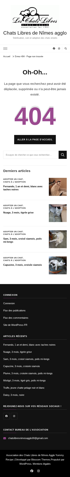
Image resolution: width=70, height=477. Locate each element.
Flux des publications (14, 310)
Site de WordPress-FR (15, 325)
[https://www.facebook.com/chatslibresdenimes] (6, 416)
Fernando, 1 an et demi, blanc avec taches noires (29, 344)
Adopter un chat (13, 179)
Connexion (9, 303)
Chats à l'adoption (14, 182)
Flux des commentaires (15, 317)
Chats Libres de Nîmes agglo (35, 33)
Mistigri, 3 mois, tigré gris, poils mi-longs (24, 380)
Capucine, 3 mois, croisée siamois (22, 264)
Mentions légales (42, 463)
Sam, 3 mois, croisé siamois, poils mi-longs (26, 359)
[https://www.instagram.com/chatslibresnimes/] (14, 416)
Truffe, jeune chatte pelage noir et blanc (24, 387)
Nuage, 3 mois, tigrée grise (18, 212)
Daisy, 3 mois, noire (13, 395)
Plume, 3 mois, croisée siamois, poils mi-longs (28, 373)
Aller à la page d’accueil (35, 139)
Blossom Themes (40, 459)
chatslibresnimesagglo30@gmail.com (28, 438)
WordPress (25, 463)
